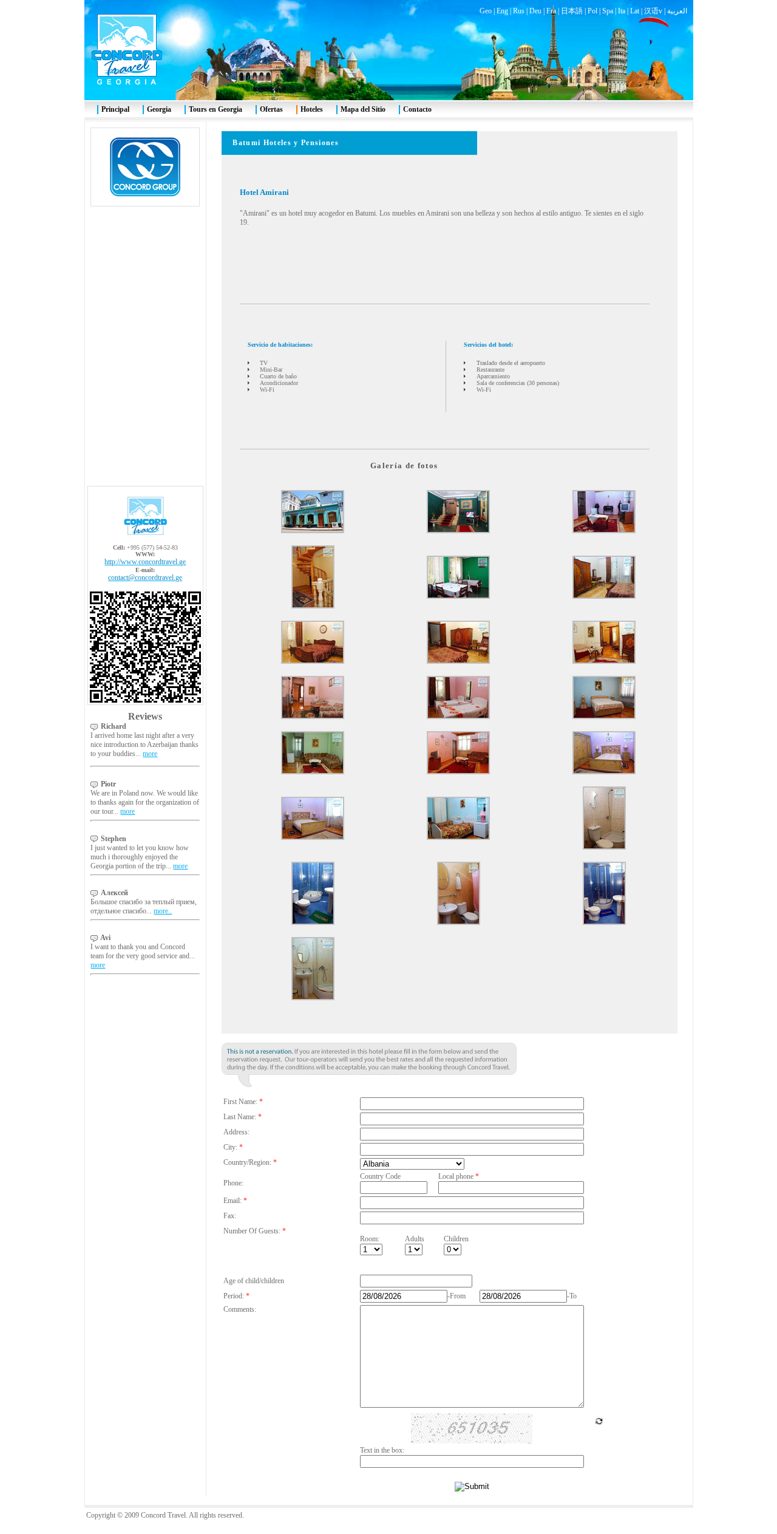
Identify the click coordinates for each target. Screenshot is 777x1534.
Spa (607, 11)
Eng (502, 11)
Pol (592, 11)
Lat (634, 11)
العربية (677, 11)
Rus (518, 11)
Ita (621, 11)
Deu (535, 11)
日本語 (572, 11)
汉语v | (655, 11)
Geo (486, 11)
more (150, 753)
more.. (163, 911)
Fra (551, 11)
